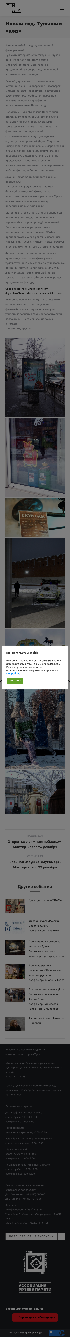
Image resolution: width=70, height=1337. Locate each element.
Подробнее (13, 674)
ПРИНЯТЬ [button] (15, 681)
